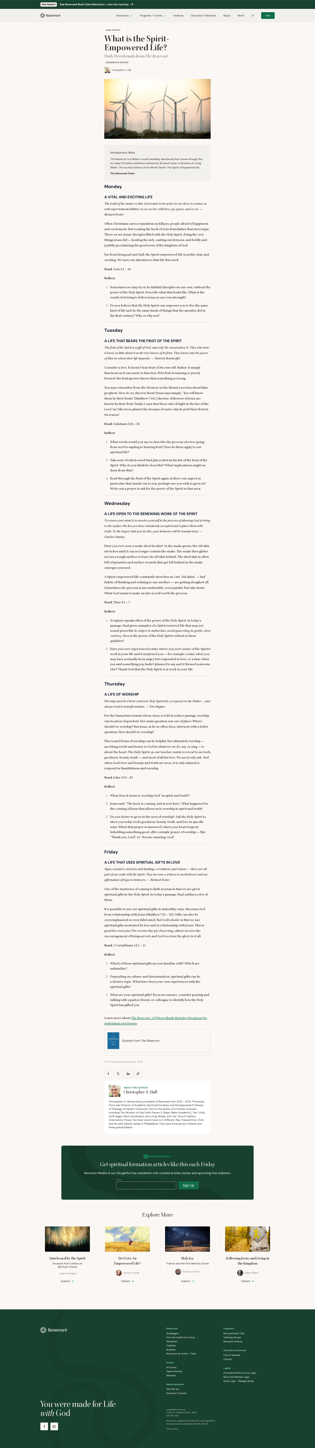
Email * (120, 1179)
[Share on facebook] (108, 1074)
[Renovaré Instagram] (54, 1426)
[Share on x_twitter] (118, 1074)
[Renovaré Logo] (50, 15)
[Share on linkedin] (128, 1074)
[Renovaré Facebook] (44, 1426)
